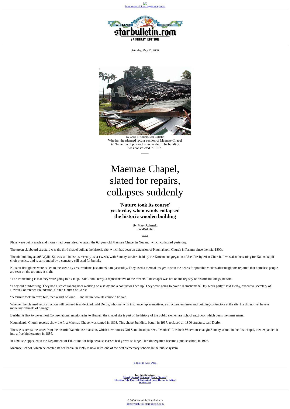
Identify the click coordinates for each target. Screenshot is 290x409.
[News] (126, 377)
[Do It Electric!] (159, 377)
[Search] (134, 380)
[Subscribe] (145, 380)
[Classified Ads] (122, 380)
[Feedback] (145, 382)
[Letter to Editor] (167, 380)
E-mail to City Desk (145, 362)
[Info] (155, 380)
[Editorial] (144, 377)
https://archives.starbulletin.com (145, 403)
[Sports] (135, 377)
